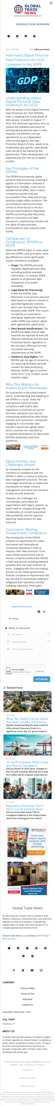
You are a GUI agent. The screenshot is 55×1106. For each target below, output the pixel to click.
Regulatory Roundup (22, 606)
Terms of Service (27, 1078)
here (32, 1104)
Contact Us (27, 1069)
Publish (43, 679)
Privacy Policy (27, 1086)
